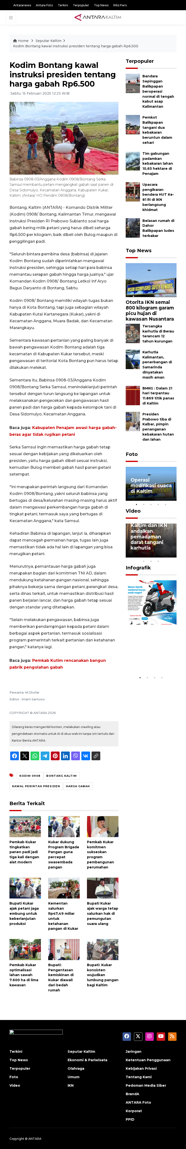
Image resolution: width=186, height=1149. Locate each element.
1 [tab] (136, 504)
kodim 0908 (29, 775)
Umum (73, 1077)
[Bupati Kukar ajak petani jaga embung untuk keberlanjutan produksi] (25, 887)
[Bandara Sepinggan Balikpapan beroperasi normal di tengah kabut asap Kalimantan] (133, 83)
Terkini (63, 5)
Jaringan (133, 1051)
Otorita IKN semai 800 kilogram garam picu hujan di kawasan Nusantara (150, 310)
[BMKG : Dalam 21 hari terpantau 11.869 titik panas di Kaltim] (133, 395)
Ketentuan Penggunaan (148, 1060)
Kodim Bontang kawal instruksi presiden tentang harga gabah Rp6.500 (75, 46)
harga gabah (78, 786)
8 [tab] (143, 561)
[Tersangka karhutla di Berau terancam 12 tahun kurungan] (133, 333)
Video (133, 511)
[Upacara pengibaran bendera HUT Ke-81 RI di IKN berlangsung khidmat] (133, 191)
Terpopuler (81, 5)
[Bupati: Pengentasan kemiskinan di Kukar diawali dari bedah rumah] (64, 949)
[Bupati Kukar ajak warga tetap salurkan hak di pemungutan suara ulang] (102, 887)
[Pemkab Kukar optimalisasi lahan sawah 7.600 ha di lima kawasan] (25, 949)
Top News (101, 5)
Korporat (134, 1111)
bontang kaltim (61, 775)
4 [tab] (158, 504)
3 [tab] (151, 504)
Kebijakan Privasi (141, 1068)
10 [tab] (158, 561)
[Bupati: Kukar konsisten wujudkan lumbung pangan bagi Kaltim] (102, 949)
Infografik (138, 568)
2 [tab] (143, 504)
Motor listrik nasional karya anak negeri (148, 658)
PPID (130, 1119)
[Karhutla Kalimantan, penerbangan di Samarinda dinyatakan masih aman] (133, 359)
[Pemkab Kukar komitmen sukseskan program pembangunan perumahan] (102, 826)
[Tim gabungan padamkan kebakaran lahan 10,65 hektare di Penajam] (133, 160)
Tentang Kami (139, 1077)
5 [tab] (165, 504)
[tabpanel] (151, 484)
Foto (132, 454)
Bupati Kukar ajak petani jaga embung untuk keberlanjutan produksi (24, 913)
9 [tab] (151, 561)
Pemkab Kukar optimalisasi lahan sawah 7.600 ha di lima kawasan (23, 975)
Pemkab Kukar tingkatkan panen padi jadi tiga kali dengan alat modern (24, 852)
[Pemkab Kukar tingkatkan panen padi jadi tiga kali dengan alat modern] (25, 826)
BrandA (132, 1094)
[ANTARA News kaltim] (98, 17)
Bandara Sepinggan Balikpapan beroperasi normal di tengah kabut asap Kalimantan (158, 91)
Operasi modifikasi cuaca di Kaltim (151, 485)
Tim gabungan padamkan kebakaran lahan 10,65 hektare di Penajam (157, 163)
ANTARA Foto (138, 1102)
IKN (71, 1085)
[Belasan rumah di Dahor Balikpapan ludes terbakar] (133, 227)
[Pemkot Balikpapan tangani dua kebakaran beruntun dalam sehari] (133, 124)
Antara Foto (44, 5)
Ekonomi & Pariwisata (87, 1060)
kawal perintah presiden (36, 786)
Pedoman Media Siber (146, 1085)
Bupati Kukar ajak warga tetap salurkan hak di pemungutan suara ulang (102, 913)
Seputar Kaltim (49, 41)
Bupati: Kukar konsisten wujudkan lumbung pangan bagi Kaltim (102, 975)
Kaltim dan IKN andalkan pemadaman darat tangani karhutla (149, 536)
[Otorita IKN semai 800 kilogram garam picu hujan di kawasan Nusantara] (151, 279)
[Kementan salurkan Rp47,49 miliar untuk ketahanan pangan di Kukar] (64, 887)
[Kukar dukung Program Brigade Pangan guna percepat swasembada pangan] (64, 826)
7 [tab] (172, 554)
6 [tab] (165, 554)
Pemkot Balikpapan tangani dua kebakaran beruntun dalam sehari (157, 130)
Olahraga (76, 1068)
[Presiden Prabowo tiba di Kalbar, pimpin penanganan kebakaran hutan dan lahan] (133, 421)
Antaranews (22, 5)
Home (23, 41)
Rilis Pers (120, 5)
